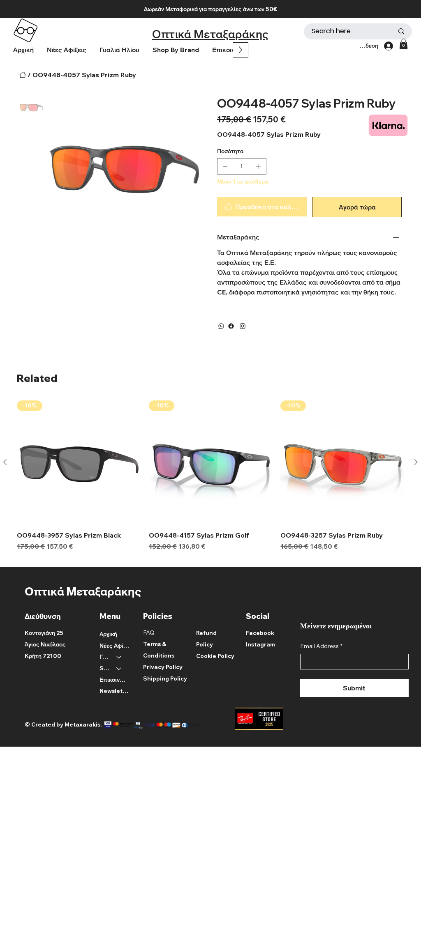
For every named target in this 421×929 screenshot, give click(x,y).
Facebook (260, 633)
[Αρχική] (22, 75)
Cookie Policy (215, 656)
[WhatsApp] (221, 326)
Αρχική (108, 634)
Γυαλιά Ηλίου (104, 656)
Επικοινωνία (114, 679)
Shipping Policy (165, 678)
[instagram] (242, 326)
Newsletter (114, 690)
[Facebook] (231, 326)
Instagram (260, 644)
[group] (210, 480)
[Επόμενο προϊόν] (416, 462)
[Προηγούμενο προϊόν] (5, 462)
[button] (175, 49)
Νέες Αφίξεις (114, 645)
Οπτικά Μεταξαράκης (210, 34)
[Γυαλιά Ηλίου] (119, 657)
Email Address (321, 646)
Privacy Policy (163, 667)
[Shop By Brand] (119, 668)
